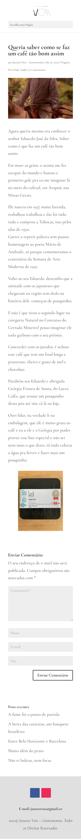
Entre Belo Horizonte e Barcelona (37, 741)
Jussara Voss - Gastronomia (28, 62)
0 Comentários (37, 70)
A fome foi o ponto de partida (34, 714)
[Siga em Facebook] (35, 793)
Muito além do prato (26, 750)
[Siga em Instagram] (46, 793)
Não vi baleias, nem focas (29, 760)
